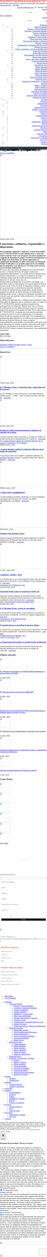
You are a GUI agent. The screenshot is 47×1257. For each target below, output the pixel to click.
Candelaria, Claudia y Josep (11, 575)
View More (4, 843)
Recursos (43, 128)
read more (7, 398)
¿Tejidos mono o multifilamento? (12, 492)
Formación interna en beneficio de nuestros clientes (19, 625)
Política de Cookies (6, 957)
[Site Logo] (6, 16)
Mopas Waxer (42, 63)
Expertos (44, 118)
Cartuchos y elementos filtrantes (35, 31)
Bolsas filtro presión (40, 53)
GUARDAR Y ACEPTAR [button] (10, 1239)
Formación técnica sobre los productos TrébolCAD (19, 591)
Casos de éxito (42, 134)
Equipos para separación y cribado (10, 984)
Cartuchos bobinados (39, 61)
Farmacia (43, 102)
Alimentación (42, 104)
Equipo (44, 120)
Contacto (43, 142)
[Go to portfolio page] (5, 791)
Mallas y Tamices (40, 85)
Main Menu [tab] (9, 996)
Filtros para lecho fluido (38, 39)
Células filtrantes (41, 67)
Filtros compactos (40, 73)
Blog (45, 132)
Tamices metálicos (40, 35)
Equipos (44, 83)
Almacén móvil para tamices (37, 95)
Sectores (44, 99)
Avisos (2, 961)
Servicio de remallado (39, 91)
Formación (43, 112)
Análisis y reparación (39, 110)
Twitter (10, 345)
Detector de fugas (40, 47)
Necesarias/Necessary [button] (8, 1188)
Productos (43, 25)
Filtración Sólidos (40, 27)
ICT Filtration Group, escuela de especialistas (17, 608)
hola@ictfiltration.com (25, 7)
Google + (23, 345)
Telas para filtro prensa (7, 981)
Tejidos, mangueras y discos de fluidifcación (31, 49)
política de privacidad (25, 916)
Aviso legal (4, 954)
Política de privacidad (6, 951)
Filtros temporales (40, 89)
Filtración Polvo (41, 79)
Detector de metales (40, 97)
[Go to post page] (23, 443)
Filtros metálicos (41, 87)
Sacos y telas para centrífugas (36, 59)
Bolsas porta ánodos (40, 57)
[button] (44, 9)
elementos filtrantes (7, 458)
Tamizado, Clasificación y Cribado (34, 81)
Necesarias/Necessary (10, 1190)
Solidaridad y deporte (39, 122)
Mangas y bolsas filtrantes (8, 971)
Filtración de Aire (40, 65)
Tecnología (43, 136)
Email (29, 345)
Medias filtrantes (41, 69)
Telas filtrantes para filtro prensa (35, 55)
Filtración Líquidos (40, 51)
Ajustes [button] (3, 1131)
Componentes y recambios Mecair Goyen (32, 45)
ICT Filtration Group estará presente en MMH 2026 (16, 692)
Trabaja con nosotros (39, 126)
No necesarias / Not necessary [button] (11, 1212)
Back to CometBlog (7, 153)
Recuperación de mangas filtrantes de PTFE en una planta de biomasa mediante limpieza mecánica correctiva (22, 711)
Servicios (43, 106)
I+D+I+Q (43, 140)
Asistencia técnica (40, 108)
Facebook (3, 345)
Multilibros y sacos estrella (37, 37)
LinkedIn (16, 345)
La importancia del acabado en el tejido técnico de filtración (23, 642)
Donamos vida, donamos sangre (12, 533)
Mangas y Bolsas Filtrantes (37, 29)
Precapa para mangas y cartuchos (35, 41)
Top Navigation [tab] (10, 998)
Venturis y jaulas (41, 43)
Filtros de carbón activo (38, 77)
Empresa (44, 114)
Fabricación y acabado (39, 138)
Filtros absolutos (41, 71)
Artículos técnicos (40, 130)
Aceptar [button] (8, 1131)
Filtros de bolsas (41, 75)
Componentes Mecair (6, 978)
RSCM (44, 124)
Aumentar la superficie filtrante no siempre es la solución (18, 770)
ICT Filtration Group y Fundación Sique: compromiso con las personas (23, 731)
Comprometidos (41, 116)
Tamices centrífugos (40, 33)
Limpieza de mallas (40, 93)
